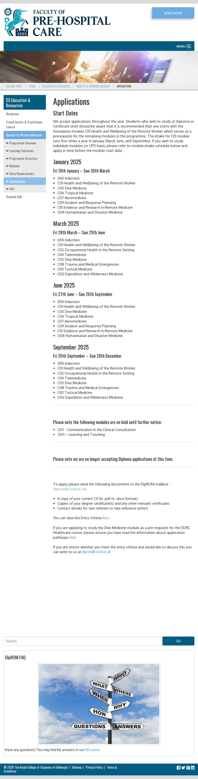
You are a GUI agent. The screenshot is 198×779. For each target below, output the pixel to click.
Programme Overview (22, 142)
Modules (14, 165)
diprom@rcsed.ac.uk (69, 489)
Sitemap (77, 767)
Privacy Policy (94, 767)
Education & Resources (56, 86)
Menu (181, 46)
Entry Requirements (21, 173)
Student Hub (14, 196)
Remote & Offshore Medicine (93, 86)
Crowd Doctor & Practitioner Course (24, 124)
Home (32, 86)
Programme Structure (23, 158)
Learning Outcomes (21, 150)
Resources (12, 113)
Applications (17, 181)
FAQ (11, 188)
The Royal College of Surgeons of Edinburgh (41, 767)
